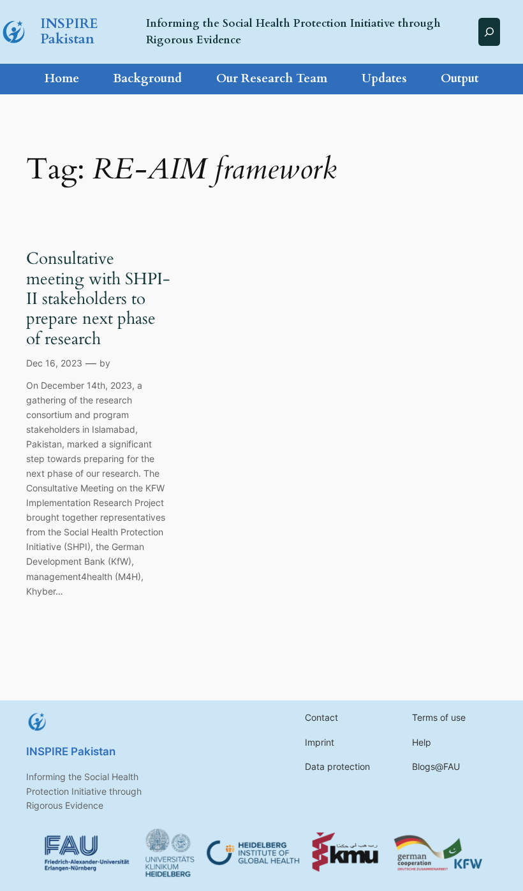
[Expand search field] (489, 31)
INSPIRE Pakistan (69, 31)
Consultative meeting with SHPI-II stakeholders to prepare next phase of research (98, 298)
